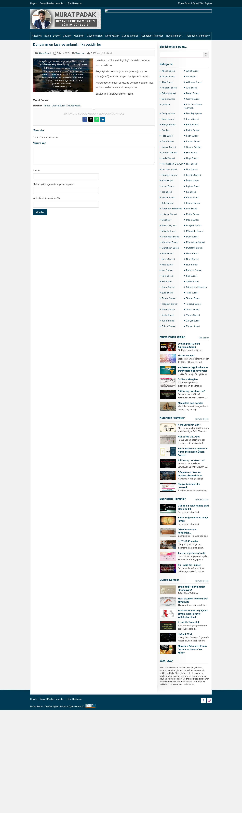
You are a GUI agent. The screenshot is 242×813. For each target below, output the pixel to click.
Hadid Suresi (168, 158)
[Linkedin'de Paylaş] (102, 119)
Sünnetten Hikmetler (196, 287)
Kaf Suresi (191, 191)
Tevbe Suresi (192, 309)
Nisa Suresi (167, 264)
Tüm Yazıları (203, 338)
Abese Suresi (45, 53)
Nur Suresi (167, 270)
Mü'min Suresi (169, 231)
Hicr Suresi (191, 163)
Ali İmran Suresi (194, 82)
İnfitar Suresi (192, 180)
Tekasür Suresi (193, 304)
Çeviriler (166, 104)
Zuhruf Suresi (168, 326)
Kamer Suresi (168, 197)
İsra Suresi (167, 191)
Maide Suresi (192, 214)
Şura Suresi (167, 292)
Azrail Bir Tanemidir (189, 622)
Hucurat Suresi (169, 169)
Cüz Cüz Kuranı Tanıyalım (193, 106)
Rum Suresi (167, 276)
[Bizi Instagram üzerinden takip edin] (209, 700)
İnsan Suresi (168, 186)
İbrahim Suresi (193, 175)
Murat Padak (74, 105)
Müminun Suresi (170, 242)
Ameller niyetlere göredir (191, 553)
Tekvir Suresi (168, 309)
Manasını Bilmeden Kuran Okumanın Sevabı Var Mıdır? (192, 649)
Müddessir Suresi (170, 236)
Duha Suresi (168, 119)
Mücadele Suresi (194, 231)
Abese (47, 105)
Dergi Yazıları (168, 113)
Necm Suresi (168, 259)
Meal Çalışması (169, 225)
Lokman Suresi (169, 214)
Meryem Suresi (194, 225)
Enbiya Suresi (168, 124)
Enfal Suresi (192, 124)
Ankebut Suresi (169, 87)
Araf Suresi (191, 87)
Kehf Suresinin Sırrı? (189, 424)
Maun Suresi (192, 219)
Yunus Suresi (193, 315)
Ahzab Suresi (168, 76)
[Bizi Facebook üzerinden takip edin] (203, 700)
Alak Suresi (167, 82)
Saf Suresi (167, 281)
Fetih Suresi (168, 141)
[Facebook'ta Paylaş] (84, 119)
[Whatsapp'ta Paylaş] (96, 119)
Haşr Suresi (192, 158)
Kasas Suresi (192, 197)
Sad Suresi (191, 276)
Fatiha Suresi (192, 130)
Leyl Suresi (191, 208)
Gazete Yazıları (193, 147)
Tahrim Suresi (168, 298)
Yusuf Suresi (168, 320)
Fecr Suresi (192, 135)
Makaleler (166, 219)
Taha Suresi (192, 292)
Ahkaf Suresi (192, 71)
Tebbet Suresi (193, 298)
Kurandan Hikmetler (172, 208)
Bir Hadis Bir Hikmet (189, 565)
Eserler (165, 130)
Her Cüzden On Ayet (172, 163)
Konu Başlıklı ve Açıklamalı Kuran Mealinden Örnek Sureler (193, 452)
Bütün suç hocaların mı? (191, 391)
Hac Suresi (191, 152)
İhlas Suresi (167, 180)
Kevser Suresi (193, 203)
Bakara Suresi (169, 93)
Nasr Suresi (192, 253)
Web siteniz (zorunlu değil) (46, 198)
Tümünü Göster (202, 419)
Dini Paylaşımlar (194, 113)
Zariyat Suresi (193, 320)
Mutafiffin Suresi (194, 248)
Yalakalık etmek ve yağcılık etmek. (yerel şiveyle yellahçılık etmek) (193, 614)
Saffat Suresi (192, 281)
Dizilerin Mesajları (188, 379)
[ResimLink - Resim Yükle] (90, 706)
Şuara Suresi (168, 287)
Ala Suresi (191, 76)
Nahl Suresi (167, 253)
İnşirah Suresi (193, 186)
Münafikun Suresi (170, 248)
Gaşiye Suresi (169, 147)
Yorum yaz (80, 53)
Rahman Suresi (194, 270)
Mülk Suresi (192, 236)
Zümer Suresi (193, 326)
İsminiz (36, 170)
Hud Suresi (192, 169)
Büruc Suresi (168, 99)
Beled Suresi (192, 93)
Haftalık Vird (185, 634)
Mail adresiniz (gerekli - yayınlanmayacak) (53, 184)
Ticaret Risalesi (186, 355)
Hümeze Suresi (169, 175)
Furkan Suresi (193, 141)
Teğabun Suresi (169, 304)
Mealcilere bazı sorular (190, 403)
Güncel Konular (169, 152)
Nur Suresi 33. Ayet (189, 436)
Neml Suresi (192, 259)
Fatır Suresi (167, 135)
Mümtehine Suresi (195, 242)
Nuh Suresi (192, 264)
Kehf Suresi (167, 203)
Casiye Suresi (193, 99)
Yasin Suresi (168, 315)
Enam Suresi (192, 119)
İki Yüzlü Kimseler (188, 541)
